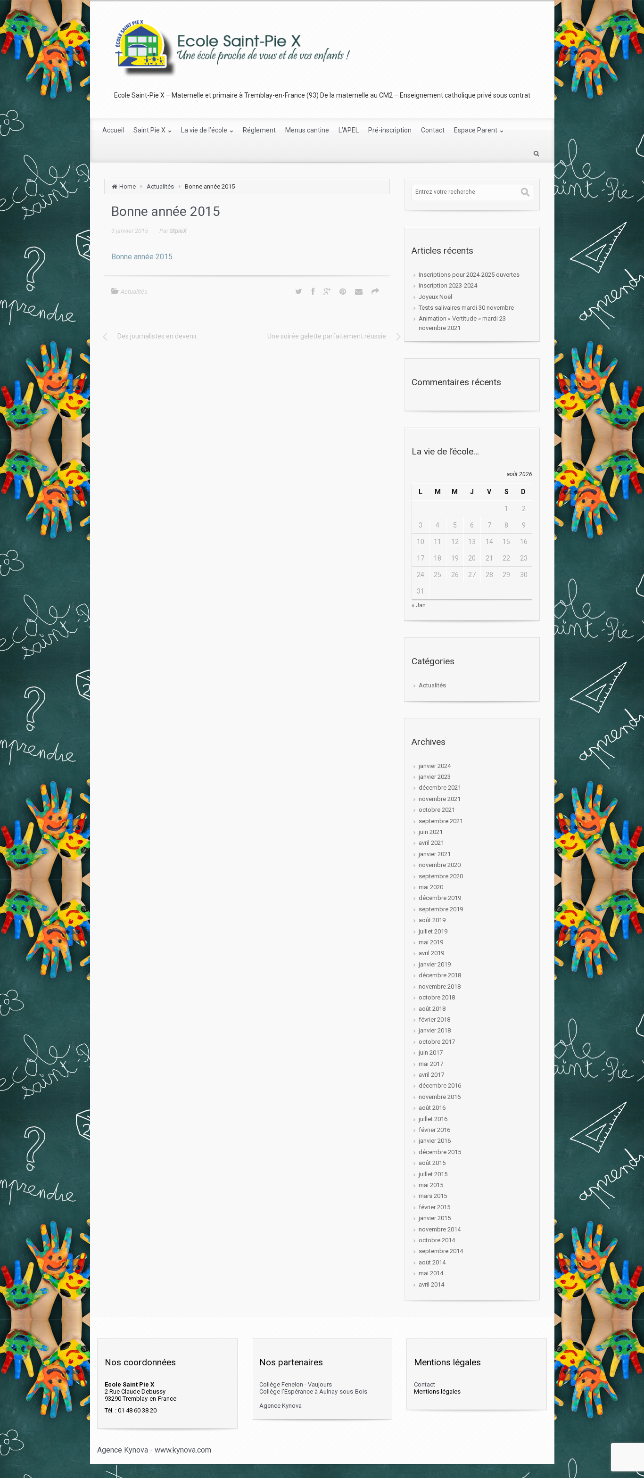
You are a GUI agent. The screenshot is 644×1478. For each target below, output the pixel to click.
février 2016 (434, 1129)
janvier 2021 (435, 854)
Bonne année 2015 (142, 256)
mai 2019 (431, 942)
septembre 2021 (441, 821)
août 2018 (432, 1008)
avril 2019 (431, 953)
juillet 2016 (433, 1119)
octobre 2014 (437, 1240)
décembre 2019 (440, 897)
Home (127, 186)
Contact (424, 1384)
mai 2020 (431, 887)
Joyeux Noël (435, 296)
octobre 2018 (437, 997)
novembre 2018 (440, 986)
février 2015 (434, 1207)
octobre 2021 (437, 809)
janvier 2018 (435, 1030)
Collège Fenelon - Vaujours (295, 1384)
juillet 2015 (433, 1174)
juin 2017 (431, 1052)
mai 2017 (431, 1063)
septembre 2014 (441, 1251)
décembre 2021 (440, 787)
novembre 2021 (440, 798)
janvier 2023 (435, 776)
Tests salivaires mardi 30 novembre (466, 307)
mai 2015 (431, 1185)
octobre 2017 (437, 1041)
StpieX (178, 230)
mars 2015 (433, 1195)
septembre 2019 (441, 909)
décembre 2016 (440, 1085)
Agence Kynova (280, 1405)
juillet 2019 (433, 931)
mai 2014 (431, 1273)
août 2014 (432, 1262)
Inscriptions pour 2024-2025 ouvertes (469, 274)
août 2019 (432, 920)
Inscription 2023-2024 (448, 285)
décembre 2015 (440, 1152)
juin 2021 (431, 831)
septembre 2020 (441, 876)
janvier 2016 (435, 1140)
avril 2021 (431, 842)
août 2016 (432, 1107)
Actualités (160, 186)
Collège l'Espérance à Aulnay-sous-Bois (313, 1391)
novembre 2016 (440, 1096)
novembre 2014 (440, 1229)
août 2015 (432, 1162)
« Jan (419, 605)
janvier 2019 (435, 964)
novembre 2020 (440, 864)
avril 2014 (431, 1284)
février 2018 (434, 1019)
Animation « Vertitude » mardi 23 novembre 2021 (462, 323)
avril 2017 (431, 1074)
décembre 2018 (440, 975)
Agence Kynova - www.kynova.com (154, 1449)
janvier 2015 (435, 1218)
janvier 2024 (435, 765)
